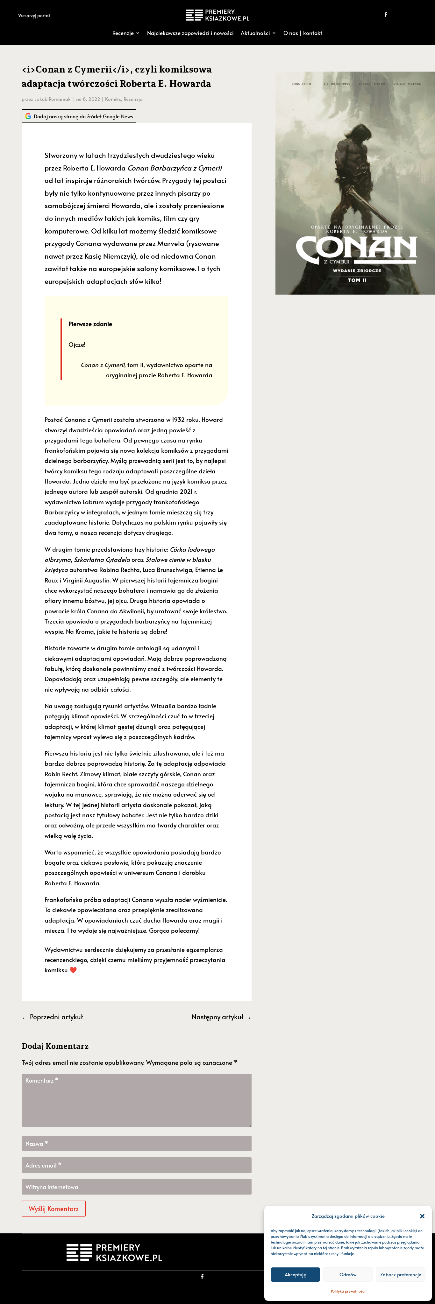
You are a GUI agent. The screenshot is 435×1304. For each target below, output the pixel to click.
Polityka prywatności (348, 1291)
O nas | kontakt (302, 33)
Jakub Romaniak (52, 98)
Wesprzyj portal (34, 15)
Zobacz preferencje (400, 1274)
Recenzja (133, 98)
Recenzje (123, 33)
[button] (422, 1216)
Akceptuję (295, 1274)
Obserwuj (407, 14)
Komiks (113, 98)
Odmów (348, 1274)
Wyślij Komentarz (54, 1208)
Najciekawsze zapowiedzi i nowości (190, 33)
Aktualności (255, 33)
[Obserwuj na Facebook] (386, 15)
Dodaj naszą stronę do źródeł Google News (83, 116)
